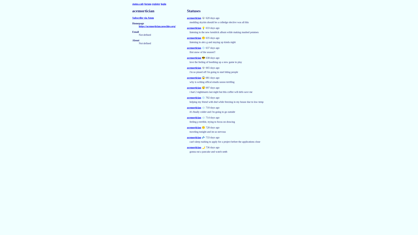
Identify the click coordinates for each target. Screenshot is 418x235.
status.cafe (138, 4)
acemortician (194, 18)
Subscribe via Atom (143, 17)
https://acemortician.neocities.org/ (157, 26)
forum (147, 4)
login (163, 4)
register (156, 4)
